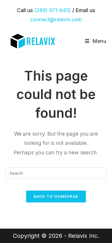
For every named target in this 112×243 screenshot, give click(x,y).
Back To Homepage (56, 196)
